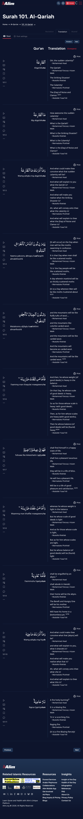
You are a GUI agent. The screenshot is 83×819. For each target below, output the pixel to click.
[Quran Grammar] (4, 69)
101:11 (5, 722)
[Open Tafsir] (4, 65)
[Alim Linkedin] (11, 794)
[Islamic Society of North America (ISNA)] (10, 787)
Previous (69, 41)
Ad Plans (46, 794)
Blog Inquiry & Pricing (51, 797)
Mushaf (74, 32)
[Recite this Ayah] (4, 61)
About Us (65, 794)
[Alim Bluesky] (28, 794)
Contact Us (66, 800)
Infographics (66, 785)
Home (5, 24)
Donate (71, 3)
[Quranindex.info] (36, 787)
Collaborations (49, 785)
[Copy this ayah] (4, 86)
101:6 (5, 399)
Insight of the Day (68, 779)
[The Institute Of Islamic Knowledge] (4, 787)
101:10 (5, 654)
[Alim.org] (9, 3)
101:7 (5, 470)
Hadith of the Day (68, 782)
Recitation (49, 32)
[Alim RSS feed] (32, 794)
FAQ (63, 791)
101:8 (5, 528)
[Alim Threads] (25, 794)
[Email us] (4, 794)
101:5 (5, 334)
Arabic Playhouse (50, 782)
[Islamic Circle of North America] (26, 787)
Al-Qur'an (14, 24)
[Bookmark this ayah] (4, 73)
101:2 (5, 135)
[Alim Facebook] (14, 794)
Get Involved (48, 791)
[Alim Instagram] (21, 794)
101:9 (5, 596)
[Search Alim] (59, 3)
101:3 (5, 190)
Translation (62, 32)
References (66, 788)
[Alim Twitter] (8, 794)
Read (8, 36)
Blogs (45, 800)
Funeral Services (49, 779)
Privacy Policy (67, 797)
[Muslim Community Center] (17, 787)
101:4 (5, 264)
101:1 (4, 82)
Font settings (22, 36)
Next (76, 41)
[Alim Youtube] (18, 794)
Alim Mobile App (49, 788)
